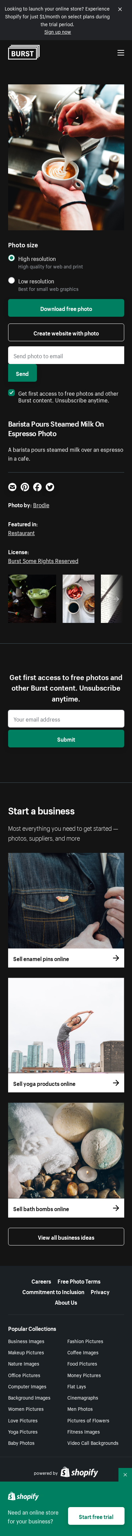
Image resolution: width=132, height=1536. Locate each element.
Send (22, 372)
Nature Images (23, 1363)
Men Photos (80, 1408)
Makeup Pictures (26, 1352)
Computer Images (27, 1386)
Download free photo (66, 307)
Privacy (100, 1291)
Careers (41, 1280)
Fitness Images (83, 1431)
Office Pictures (24, 1374)
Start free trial (96, 1516)
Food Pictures (82, 1363)
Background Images (29, 1397)
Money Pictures (84, 1374)
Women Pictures (26, 1408)
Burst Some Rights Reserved (43, 560)
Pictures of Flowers (88, 1420)
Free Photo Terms (79, 1280)
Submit (66, 738)
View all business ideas (66, 1236)
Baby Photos (21, 1442)
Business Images (26, 1340)
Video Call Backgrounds (92, 1442)
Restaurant (21, 532)
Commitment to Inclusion (53, 1291)
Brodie (41, 504)
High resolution (37, 258)
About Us (66, 1301)
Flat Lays (76, 1386)
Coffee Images (82, 1352)
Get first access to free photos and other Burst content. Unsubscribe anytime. (68, 396)
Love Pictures (23, 1420)
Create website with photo (66, 332)
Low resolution (36, 281)
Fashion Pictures (85, 1340)
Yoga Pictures (23, 1431)
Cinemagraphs (82, 1397)
